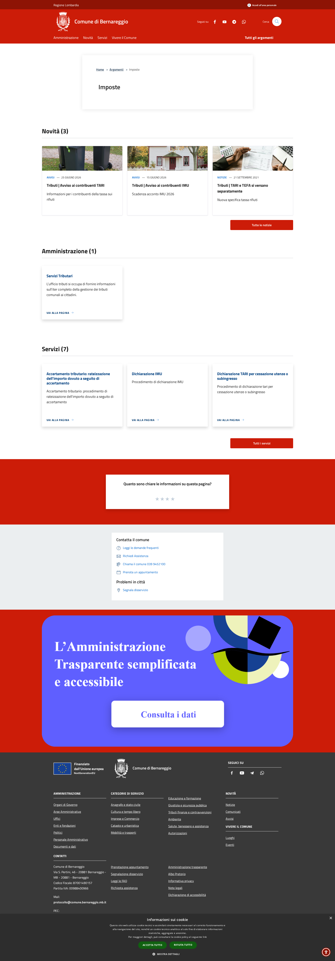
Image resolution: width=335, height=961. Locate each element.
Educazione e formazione (184, 798)
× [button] (330, 918)
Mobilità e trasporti (123, 832)
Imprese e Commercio (125, 818)
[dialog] (167, 937)
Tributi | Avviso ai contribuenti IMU (160, 185)
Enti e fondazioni (65, 825)
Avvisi (50, 177)
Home (100, 69)
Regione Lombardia (66, 5)
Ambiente (174, 819)
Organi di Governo (65, 804)
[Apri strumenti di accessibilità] (326, 952)
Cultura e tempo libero (125, 811)
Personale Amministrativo (71, 839)
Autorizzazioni (177, 833)
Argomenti (116, 69)
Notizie (222, 177)
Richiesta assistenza (124, 888)
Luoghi (230, 837)
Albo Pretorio (177, 874)
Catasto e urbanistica (125, 825)
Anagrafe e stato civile (125, 804)
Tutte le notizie (262, 225)
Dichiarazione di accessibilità (187, 895)
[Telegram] (233, 21)
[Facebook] (213, 21)
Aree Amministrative (67, 811)
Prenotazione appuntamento (130, 867)
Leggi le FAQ (119, 881)
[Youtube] (223, 21)
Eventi (230, 844)
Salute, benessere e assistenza (188, 826)
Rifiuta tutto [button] (183, 944)
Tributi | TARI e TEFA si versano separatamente (242, 188)
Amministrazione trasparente (187, 867)
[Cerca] (276, 21)
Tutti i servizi (261, 443)
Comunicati (233, 811)
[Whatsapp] (242, 21)
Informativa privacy (181, 881)
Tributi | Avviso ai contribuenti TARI (75, 185)
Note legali (175, 888)
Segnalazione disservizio (127, 874)
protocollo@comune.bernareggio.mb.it (80, 902)
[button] (167, 954)
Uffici (57, 818)
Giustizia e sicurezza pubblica (187, 805)
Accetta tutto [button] (152, 945)
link (205, 937)
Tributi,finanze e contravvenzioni (190, 812)
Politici (58, 832)
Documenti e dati (65, 846)
